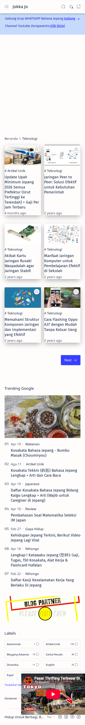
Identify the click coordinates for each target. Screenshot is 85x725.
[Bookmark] (78, 6)
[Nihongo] (32, 549)
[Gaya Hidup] (34, 529)
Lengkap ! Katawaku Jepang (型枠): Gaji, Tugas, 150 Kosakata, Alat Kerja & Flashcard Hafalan (45, 560)
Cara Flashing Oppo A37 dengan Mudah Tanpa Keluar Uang (61, 324)
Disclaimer (11, 698)
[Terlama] (70, 360)
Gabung (69, 18)
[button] (60, 717)
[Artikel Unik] (16, 171)
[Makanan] (32, 444)
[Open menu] (6, 6)
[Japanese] (32, 484)
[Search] (63, 6)
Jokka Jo (21, 6)
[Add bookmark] (36, 149)
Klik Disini (57, 26)
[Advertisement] (42, 85)
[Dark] (70, 6)
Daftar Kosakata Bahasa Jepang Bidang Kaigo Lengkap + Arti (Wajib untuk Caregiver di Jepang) (44, 495)
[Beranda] (11, 138)
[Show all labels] (18, 684)
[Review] (30, 509)
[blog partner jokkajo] (42, 620)
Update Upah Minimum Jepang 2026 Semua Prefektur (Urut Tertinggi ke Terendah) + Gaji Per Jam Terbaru (22, 192)
